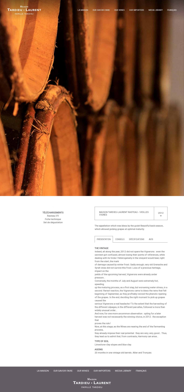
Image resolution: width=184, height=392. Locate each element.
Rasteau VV (53, 215)
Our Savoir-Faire (101, 10)
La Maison (83, 10)
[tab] (104, 239)
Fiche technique (53, 219)
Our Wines (119, 10)
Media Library (156, 10)
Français (172, 10)
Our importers (136, 10)
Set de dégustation (53, 222)
